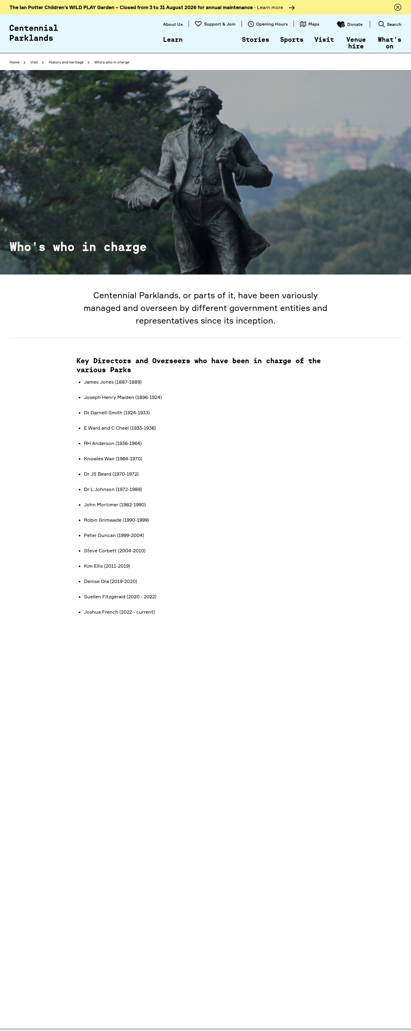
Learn (173, 40)
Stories (255, 40)
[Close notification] (397, 7)
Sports (292, 40)
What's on (389, 43)
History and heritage (66, 62)
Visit (324, 40)
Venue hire (356, 43)
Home (15, 62)
